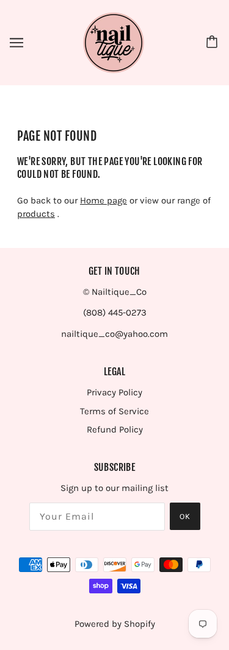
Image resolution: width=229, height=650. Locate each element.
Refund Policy (115, 429)
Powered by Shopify (115, 623)
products (36, 213)
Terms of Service (114, 411)
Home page (103, 200)
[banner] (113, 42)
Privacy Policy (114, 392)
